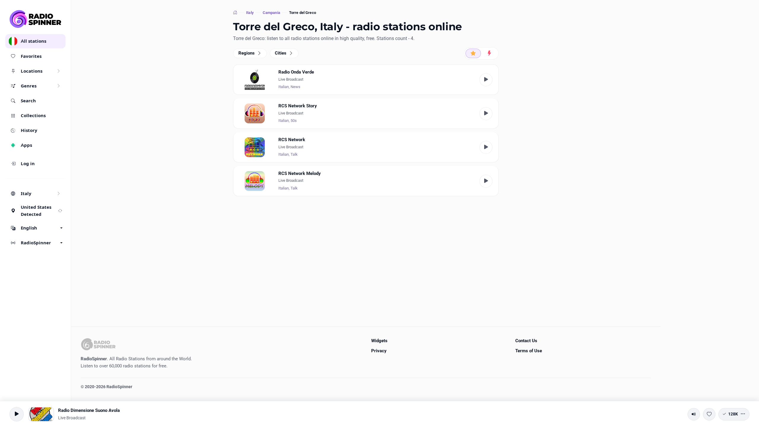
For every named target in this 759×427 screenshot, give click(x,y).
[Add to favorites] (709, 414)
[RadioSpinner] (35, 19)
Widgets (379, 340)
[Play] (485, 79)
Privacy (379, 350)
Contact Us (526, 340)
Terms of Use (528, 350)
